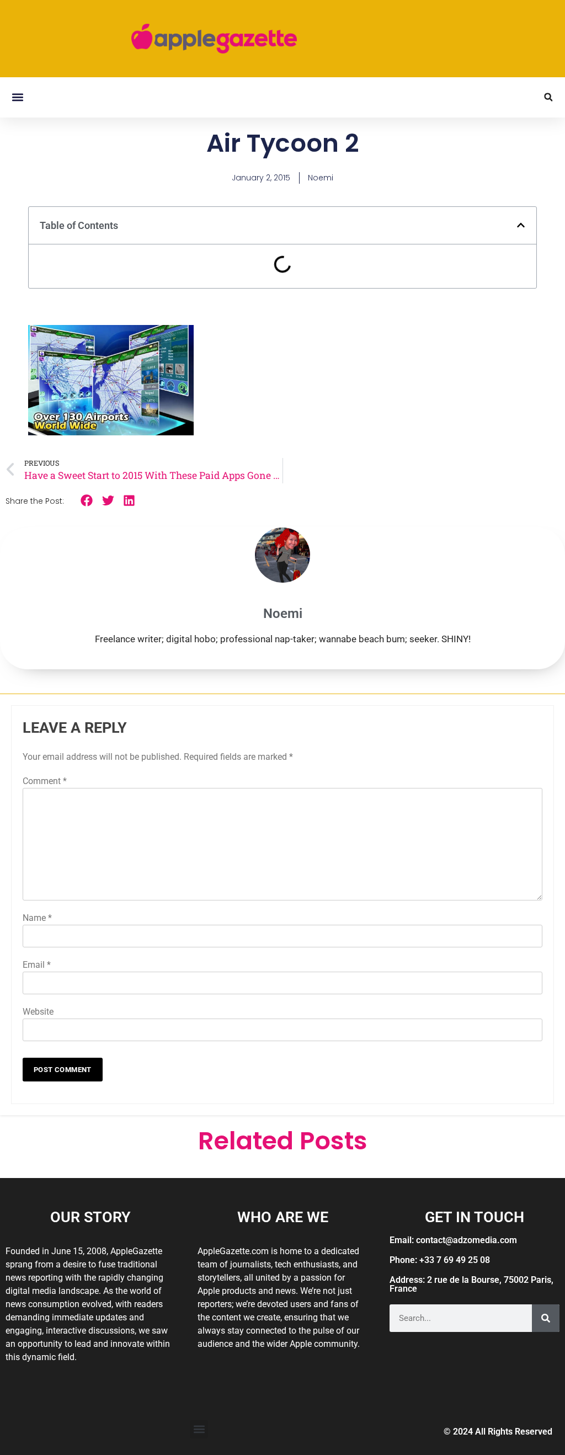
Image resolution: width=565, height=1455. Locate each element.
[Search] (545, 1318)
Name (37, 918)
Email (37, 965)
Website (38, 1011)
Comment (45, 781)
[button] (17, 97)
